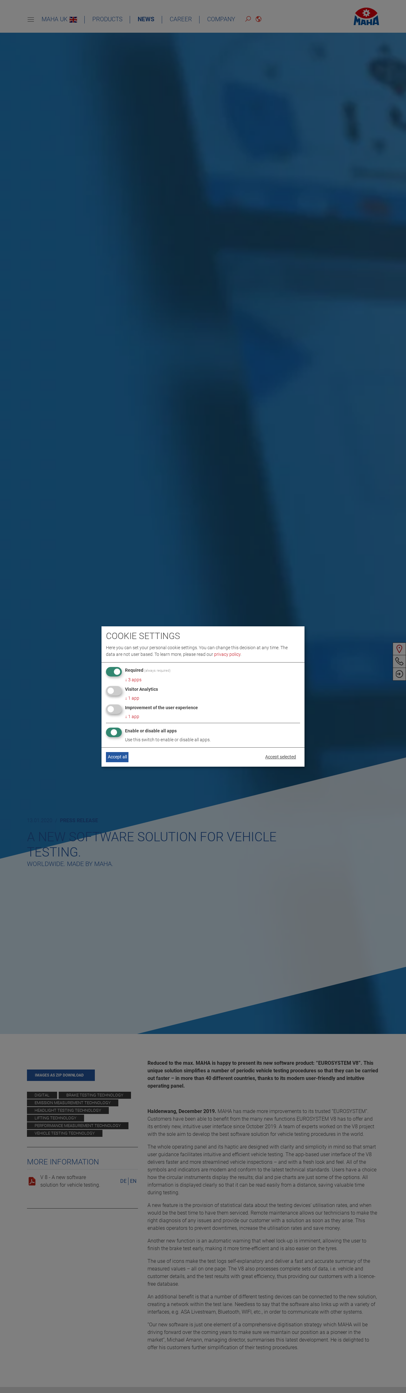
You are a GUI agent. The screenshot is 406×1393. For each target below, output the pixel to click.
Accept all (117, 756)
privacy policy (227, 654)
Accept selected (280, 756)
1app (132, 698)
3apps (133, 679)
